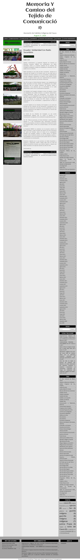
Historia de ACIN (63, 103)
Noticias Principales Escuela (66, 128)
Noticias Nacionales (29, 56)
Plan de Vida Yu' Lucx (65, 149)
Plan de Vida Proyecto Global (66, 143)
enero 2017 (62, 177)
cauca (67, 503)
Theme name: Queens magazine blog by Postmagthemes (47, 559)
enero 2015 (62, 215)
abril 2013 (62, 252)
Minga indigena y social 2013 (66, 116)
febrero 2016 (63, 193)
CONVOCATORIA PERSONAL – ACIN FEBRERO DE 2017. (12, 76)
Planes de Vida (24, 38)
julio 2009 (62, 323)
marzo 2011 (62, 296)
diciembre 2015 (63, 196)
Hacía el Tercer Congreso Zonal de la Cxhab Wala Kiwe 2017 (12, 88)
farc (72, 508)
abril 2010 (62, 316)
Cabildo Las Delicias (64, 72)
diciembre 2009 (63, 321)
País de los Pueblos (64, 136)
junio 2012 (62, 270)
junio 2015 (62, 207)
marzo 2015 (62, 212)
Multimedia (58, 38)
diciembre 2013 (63, 238)
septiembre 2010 (64, 307)
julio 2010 (62, 310)
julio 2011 (62, 289)
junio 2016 (62, 186)
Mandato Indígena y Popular (66, 112)
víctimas (66, 533)
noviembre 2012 (63, 261)
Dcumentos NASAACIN (65, 86)
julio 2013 (62, 247)
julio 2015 (62, 205)
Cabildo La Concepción (65, 70)
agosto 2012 (63, 266)
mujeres (63, 527)
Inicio (6, 38)
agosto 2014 (63, 224)
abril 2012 (62, 273)
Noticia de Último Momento (9, 54)
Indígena (68, 518)
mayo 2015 (62, 208)
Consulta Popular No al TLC (66, 82)
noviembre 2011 (63, 282)
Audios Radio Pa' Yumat (65, 62)
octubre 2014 (63, 221)
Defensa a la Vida (64, 88)
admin (10, 60)
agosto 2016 (63, 182)
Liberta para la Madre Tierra (66, 110)
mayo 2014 (62, 230)
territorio (69, 531)
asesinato (62, 503)
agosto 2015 (63, 203)
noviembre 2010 (63, 303)
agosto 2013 (63, 245)
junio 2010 (62, 312)
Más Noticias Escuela (65, 114)
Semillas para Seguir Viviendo (67, 157)
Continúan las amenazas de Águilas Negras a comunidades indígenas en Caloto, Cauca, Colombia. (12, 161)
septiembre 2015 (64, 201)
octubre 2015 (63, 200)
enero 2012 (62, 279)
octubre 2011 (63, 284)
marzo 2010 (62, 317)
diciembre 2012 (63, 259)
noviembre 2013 (63, 240)
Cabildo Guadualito (64, 67)
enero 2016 (62, 194)
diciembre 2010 (63, 302)
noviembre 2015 (63, 198)
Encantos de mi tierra (65, 100)
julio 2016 (62, 184)
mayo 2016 (62, 187)
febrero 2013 (63, 256)
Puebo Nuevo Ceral (64, 155)
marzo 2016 (62, 191)
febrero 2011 (63, 298)
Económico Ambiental (65, 93)
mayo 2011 (62, 293)
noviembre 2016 (63, 180)
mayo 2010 (62, 314)
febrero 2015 (63, 214)
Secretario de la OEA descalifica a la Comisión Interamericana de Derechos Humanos (32, 45)
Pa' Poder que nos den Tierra (67, 135)
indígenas (68, 521)
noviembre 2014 (63, 219)
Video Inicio (62, 167)
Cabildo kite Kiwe (64, 69)
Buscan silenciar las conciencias (67, 63)
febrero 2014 (63, 235)
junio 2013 (62, 249)
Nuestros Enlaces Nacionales (66, 133)
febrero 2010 (63, 319)
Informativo (34, 38)
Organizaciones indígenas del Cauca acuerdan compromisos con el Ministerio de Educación (12, 58)
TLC (62, 533)
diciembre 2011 (63, 280)
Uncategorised (63, 166)
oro (68, 529)
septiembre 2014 (64, 222)
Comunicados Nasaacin (8, 97)
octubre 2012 (63, 263)
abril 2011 (62, 295)
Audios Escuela (63, 60)
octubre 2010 (63, 305)
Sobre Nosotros (14, 38)
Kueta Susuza (63, 109)
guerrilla (68, 516)
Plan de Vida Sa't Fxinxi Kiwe (66, 147)
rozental (63, 531)
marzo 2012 (62, 275)
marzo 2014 (62, 233)
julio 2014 (62, 226)
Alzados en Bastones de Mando (67, 55)
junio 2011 (62, 291)
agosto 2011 (63, 288)
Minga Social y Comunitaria (66, 117)
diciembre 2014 (63, 217)
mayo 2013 (62, 251)
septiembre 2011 (64, 286)
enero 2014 (62, 237)
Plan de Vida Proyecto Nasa (66, 145)
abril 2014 (62, 231)
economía (67, 505)
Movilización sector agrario (66, 119)
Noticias (62, 123)
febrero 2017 (63, 175)
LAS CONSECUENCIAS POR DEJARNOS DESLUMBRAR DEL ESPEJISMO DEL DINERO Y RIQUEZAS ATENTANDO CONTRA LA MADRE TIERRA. (12, 133)
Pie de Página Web (64, 138)
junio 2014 (62, 228)
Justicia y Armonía (64, 107)
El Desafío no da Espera (65, 98)
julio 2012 (62, 268)
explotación (65, 508)
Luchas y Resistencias (69, 38)
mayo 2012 (62, 272)
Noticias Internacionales (65, 124)
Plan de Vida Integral (64, 142)
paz (71, 529)
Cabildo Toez (63, 74)
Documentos (63, 89)
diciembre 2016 (63, 179)
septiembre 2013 (64, 244)
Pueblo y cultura (63, 154)
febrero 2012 (63, 277)
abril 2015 (62, 210)
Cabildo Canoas (63, 65)
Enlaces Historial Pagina (65, 101)
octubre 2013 (63, 242)
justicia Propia (68, 524)
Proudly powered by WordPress (25, 559)
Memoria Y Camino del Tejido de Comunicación (40, 16)
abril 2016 (62, 189)
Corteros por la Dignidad (65, 84)
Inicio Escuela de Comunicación (67, 105)
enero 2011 (62, 300)
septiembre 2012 (64, 265)
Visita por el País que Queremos (67, 169)
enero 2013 (62, 258)
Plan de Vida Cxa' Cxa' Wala (66, 140)
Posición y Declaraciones (46, 38)
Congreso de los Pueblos (65, 81)
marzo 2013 (62, 254)
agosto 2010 (63, 309)
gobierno (63, 511)
